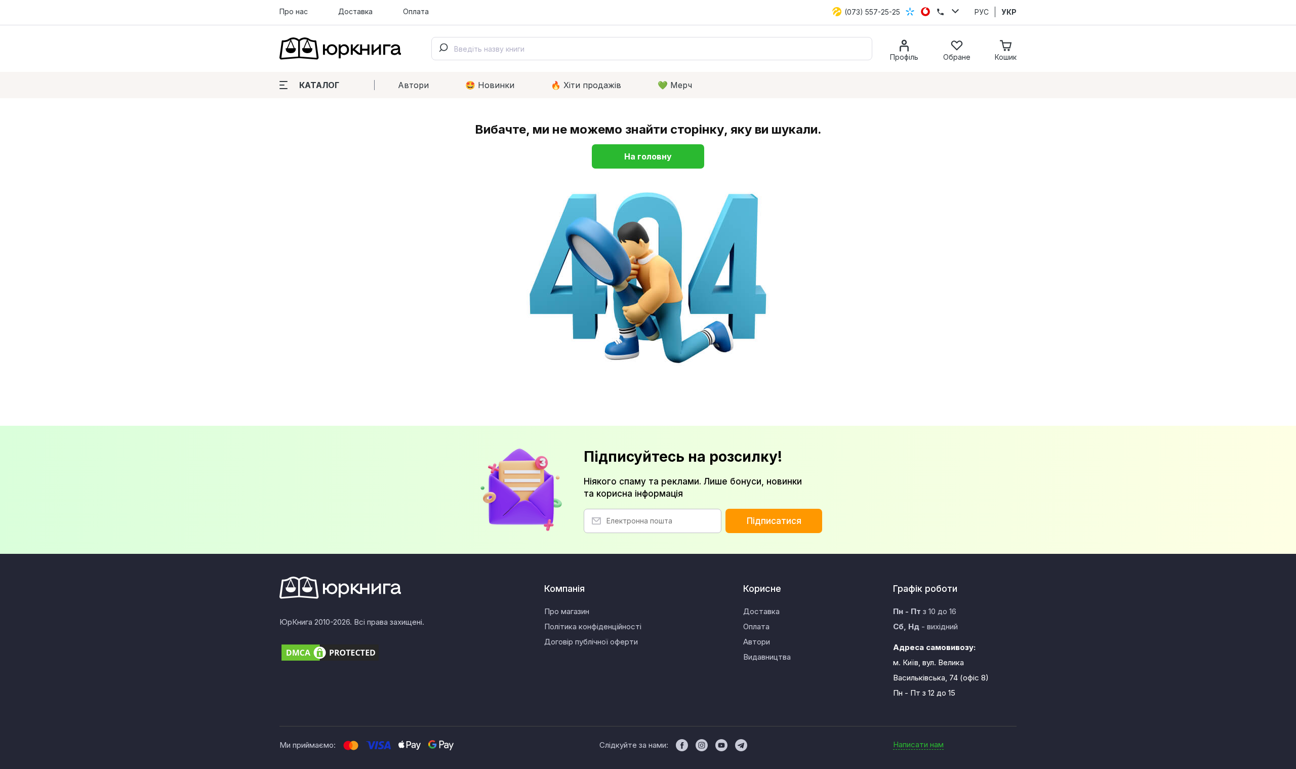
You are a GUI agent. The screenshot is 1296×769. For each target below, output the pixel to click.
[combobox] (651, 48)
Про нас (293, 11)
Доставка (355, 11)
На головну (648, 156)
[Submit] (443, 48)
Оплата (416, 11)
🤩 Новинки (489, 85)
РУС (982, 12)
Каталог (319, 85)
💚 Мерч (675, 85)
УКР (1009, 12)
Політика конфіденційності (592, 626)
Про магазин (566, 611)
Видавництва (767, 657)
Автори (413, 85)
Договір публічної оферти (591, 641)
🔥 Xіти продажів (586, 85)
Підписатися (774, 521)
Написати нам (918, 744)
